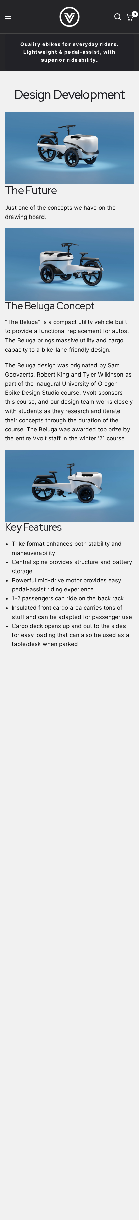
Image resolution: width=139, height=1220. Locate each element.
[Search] (117, 17)
